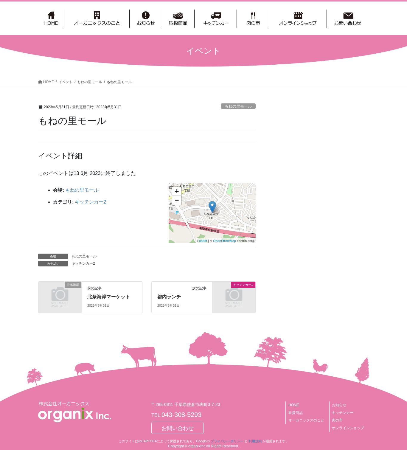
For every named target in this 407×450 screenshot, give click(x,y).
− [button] (177, 200)
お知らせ (339, 405)
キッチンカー (342, 413)
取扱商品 (295, 413)
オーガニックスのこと (306, 420)
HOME (293, 405)
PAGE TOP (392, 431)
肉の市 (337, 420)
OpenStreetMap (224, 240)
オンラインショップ (348, 428)
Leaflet (202, 240)
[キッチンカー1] (233, 294)
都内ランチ (169, 296)
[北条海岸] (59, 294)
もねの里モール (238, 106)
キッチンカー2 (90, 201)
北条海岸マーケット (108, 296)
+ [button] (177, 191)
